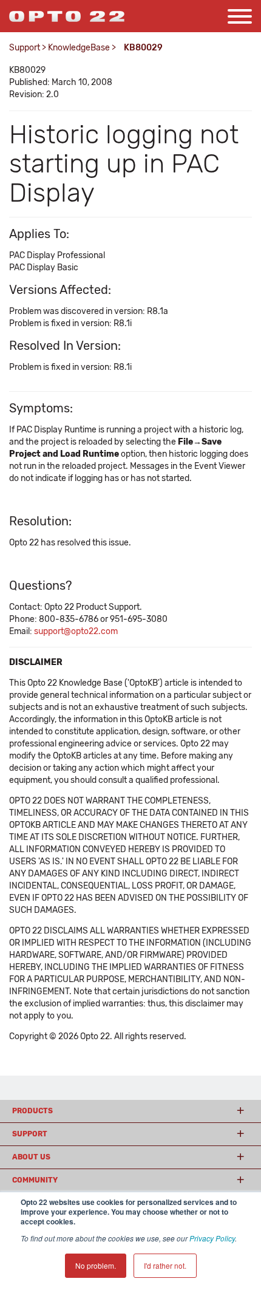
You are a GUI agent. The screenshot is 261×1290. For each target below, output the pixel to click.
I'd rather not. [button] (165, 1265)
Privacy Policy (212, 1238)
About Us (31, 1157)
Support (24, 48)
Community (35, 1180)
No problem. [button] (95, 1265)
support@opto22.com (76, 631)
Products (32, 1111)
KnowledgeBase (79, 48)
